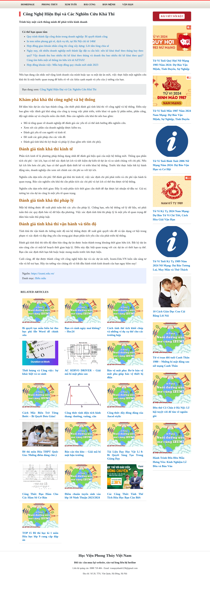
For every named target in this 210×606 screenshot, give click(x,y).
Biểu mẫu (40, 278)
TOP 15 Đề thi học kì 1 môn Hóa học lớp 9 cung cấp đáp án (40, 536)
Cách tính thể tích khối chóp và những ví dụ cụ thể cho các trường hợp (125, 332)
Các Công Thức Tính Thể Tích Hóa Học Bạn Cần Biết (125, 495)
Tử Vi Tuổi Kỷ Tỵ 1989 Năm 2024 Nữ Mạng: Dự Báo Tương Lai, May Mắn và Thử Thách (171, 265)
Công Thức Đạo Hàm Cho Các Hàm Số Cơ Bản (40, 495)
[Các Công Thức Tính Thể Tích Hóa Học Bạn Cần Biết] (125, 477)
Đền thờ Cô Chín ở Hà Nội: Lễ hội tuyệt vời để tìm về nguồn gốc (171, 411)
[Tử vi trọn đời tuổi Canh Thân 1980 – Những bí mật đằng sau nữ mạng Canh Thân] (172, 337)
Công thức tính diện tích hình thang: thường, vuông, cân (83, 414)
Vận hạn (127, 4)
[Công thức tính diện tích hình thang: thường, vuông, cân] (83, 395)
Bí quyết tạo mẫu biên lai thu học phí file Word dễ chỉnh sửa (40, 332)
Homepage (28, 4)
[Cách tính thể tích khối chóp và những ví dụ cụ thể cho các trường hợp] (125, 311)
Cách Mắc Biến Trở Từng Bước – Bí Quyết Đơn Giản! (40, 414)
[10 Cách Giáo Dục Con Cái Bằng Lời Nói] (172, 291)
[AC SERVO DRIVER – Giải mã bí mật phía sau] (83, 353)
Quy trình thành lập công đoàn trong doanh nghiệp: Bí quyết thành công (67, 36)
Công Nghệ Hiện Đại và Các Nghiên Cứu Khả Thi (68, 89)
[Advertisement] (105, 591)
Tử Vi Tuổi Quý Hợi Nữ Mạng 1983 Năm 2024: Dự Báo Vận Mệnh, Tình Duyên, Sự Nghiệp (171, 64)
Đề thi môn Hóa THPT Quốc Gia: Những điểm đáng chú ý (40, 453)
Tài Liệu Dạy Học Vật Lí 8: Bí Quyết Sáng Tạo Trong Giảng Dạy (125, 455)
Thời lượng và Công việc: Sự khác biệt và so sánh (40, 372)
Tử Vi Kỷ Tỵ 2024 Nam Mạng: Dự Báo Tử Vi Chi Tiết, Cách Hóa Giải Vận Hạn (171, 215)
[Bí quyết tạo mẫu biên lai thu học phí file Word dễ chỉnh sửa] (40, 311)
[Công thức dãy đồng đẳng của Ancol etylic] (125, 395)
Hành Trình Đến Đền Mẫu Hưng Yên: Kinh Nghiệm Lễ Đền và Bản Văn (169, 462)
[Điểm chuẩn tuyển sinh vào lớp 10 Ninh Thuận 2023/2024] (83, 477)
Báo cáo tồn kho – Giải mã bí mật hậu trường (83, 453)
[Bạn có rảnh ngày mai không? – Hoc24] (83, 311)
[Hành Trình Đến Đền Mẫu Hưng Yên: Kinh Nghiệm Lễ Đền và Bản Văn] (172, 437)
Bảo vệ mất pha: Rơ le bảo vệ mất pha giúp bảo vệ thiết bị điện (125, 374)
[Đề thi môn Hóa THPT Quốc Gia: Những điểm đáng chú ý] (40, 434)
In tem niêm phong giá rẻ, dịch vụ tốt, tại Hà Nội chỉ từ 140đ (61, 41)
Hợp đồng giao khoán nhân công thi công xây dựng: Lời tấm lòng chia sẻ (68, 45)
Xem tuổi (71, 4)
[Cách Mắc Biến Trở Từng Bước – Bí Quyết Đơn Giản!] (40, 395)
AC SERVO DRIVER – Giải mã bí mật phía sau (83, 372)
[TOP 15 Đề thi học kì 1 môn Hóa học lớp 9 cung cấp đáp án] (40, 516)
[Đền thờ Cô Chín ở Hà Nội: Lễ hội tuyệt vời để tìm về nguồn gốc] (172, 387)
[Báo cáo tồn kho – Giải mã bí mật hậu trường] (83, 434)
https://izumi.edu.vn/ (42, 273)
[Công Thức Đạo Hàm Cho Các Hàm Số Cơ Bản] (40, 477)
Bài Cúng (89, 4)
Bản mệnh (109, 4)
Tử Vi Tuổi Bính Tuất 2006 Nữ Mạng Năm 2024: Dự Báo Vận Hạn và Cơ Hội (171, 165)
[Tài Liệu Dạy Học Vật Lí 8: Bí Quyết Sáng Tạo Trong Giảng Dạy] (125, 434)
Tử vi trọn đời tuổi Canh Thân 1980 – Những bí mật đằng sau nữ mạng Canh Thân (171, 361)
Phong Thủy (50, 4)
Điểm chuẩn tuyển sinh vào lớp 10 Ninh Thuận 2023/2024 (83, 495)
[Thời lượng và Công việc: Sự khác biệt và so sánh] (40, 353)
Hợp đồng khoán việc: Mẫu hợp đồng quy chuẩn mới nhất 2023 (62, 64)
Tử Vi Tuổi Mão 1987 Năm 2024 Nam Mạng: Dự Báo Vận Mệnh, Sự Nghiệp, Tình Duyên (172, 115)
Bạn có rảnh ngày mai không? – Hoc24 (83, 330)
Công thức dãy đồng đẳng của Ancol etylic (125, 414)
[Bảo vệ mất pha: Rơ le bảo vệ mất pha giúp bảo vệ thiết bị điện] (125, 353)
